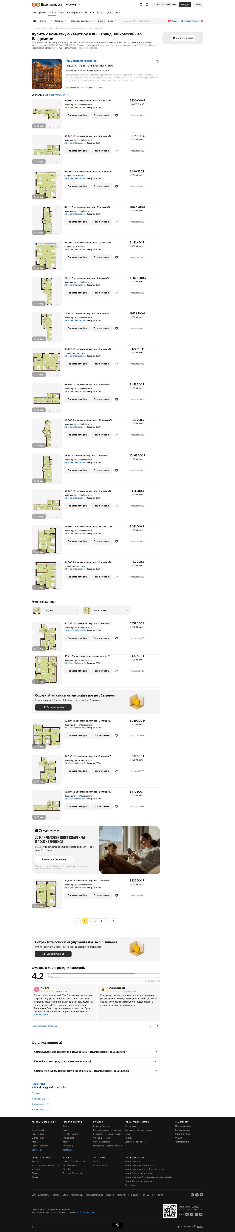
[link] (198, 4)
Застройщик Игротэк (75, 88)
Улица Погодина (70, 1165)
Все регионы (130, 1126)
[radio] (90, 921)
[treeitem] (39, 12)
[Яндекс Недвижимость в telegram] (201, 1195)
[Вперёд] (157, 1026)
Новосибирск (38, 1134)
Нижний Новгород (40, 1146)
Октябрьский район (101, 1142)
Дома (34, 1173)
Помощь (145, 1195)
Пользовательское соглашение (100, 1195)
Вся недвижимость (40, 1195)
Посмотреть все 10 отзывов (44, 1026)
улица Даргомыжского (74, 176)
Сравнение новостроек (135, 1142)
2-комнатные (38, 1104)
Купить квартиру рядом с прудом (139, 1165)
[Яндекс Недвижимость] (47, 5)
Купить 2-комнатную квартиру (138, 1173)
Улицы (128, 1134)
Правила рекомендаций (127, 1195)
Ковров (66, 1126)
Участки (35, 1161)
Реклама (56, 1195)
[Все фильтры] (34, 21)
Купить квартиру (132, 1161)
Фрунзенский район (102, 1138)
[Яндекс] (198, 1226)
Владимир (68, 105)
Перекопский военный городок (107, 1134)
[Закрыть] (202, 21)
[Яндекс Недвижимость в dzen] (197, 1195)
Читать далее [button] (41, 1014)
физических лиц (54, 868)
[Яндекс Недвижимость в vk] (192, 1195)
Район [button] (174, 21)
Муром (66, 1130)
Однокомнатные (182, 1134)
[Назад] (150, 1026)
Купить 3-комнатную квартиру (138, 1181)
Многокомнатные (183, 1126)
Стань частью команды (73, 1195)
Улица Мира (68, 1169)
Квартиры (38, 1083)
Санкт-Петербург (39, 1130)
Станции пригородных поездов (138, 1130)
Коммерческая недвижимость (45, 1165)
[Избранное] (141, 4)
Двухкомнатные (182, 1130)
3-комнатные (38, 1109)
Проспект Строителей (72, 1173)
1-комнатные (38, 1098)
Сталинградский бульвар (74, 1161)
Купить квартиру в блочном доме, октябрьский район (148, 1177)
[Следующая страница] (114, 921)
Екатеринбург (38, 1138)
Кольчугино (68, 1146)
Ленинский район (101, 1126)
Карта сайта (157, 1195)
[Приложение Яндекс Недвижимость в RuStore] (200, 1214)
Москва (35, 1126)
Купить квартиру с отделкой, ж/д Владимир (144, 1169)
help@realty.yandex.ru (85, 1212)
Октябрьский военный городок (107, 1130)
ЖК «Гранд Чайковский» (75, 107)
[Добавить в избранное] (157, 61)
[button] (147, 4)
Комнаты (36, 1169)
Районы (128, 1138)
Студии (36, 1093)
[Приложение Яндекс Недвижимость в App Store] (187, 1214)
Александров (68, 1138)
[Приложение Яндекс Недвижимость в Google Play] (191, 1214)
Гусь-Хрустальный (71, 1134)
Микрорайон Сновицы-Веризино (107, 1146)
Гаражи (35, 1177)
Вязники (66, 1142)
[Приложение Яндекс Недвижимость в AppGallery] (196, 1214)
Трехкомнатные (182, 1142)
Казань (35, 1142)
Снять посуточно (100, 1165)
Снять (95, 1161)
